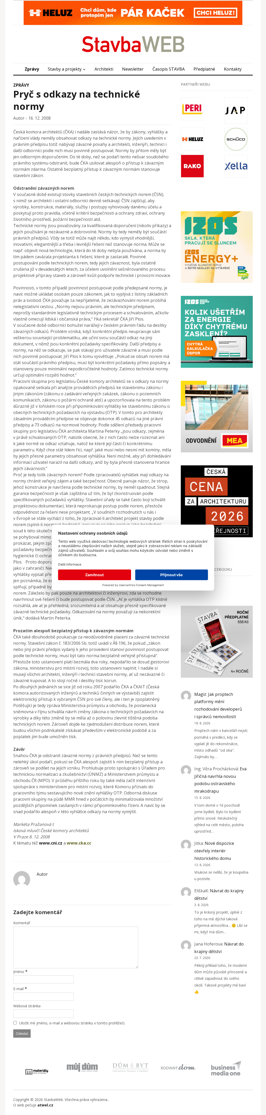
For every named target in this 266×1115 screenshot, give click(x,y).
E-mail (18, 988)
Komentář (21, 922)
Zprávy (32, 69)
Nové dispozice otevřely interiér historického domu (214, 850)
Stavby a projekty (65, 69)
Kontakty (233, 69)
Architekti (104, 69)
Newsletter (133, 69)
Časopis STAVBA (168, 69)
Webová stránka (27, 1005)
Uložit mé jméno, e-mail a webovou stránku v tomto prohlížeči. (72, 1023)
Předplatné (204, 69)
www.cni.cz (50, 843)
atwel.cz (45, 1105)
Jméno (18, 971)
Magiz (200, 694)
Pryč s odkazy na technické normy (76, 100)
